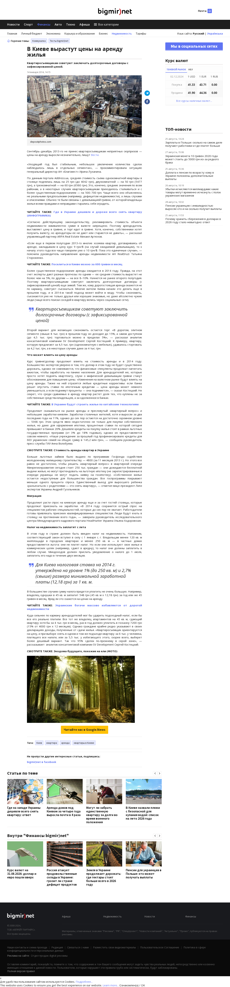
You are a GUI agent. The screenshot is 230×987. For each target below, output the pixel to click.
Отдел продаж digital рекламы (49, 955)
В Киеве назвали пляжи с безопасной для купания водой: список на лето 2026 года (143, 813)
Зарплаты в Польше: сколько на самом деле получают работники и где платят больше (193, 144)
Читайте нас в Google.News (84, 730)
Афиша (84, 24)
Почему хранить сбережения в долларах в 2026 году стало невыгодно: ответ (193, 220)
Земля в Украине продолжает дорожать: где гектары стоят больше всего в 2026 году (103, 877)
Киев (39, 742)
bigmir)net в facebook (41, 762)
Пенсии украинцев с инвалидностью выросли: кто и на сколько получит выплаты (193, 207)
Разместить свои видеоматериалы (114, 947)
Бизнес (103, 33)
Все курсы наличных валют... (194, 100)
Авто (58, 24)
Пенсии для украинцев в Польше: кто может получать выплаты (143, 873)
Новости (13, 24)
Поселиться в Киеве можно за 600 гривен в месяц (87, 264)
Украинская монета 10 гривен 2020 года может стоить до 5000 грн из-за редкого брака (192, 159)
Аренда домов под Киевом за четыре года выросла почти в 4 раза (63, 811)
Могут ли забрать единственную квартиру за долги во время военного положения (102, 815)
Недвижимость (122, 33)
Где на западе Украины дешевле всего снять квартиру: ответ (23, 811)
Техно (70, 24)
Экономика (53, 33)
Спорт (28, 24)
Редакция (57, 947)
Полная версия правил (21, 971)
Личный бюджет (31, 33)
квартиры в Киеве (84, 742)
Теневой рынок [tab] (176, 69)
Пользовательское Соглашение (159, 947)
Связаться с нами (78, 947)
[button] (155, 773)
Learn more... (111, 985)
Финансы (43, 24)
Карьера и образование (79, 33)
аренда (65, 742)
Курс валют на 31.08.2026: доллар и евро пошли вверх (21, 873)
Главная (12, 33)
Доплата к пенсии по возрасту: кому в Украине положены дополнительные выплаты (189, 176)
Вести (95, 155)
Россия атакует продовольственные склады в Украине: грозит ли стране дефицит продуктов (62, 877)
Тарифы (141, 33)
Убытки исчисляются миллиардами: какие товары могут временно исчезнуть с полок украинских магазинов (193, 192)
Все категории (108, 24)
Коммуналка (39, 40)
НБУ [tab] (190, 69)
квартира (51, 742)
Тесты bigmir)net (59, 40)
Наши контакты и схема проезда (27, 947)
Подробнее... (84, 981)
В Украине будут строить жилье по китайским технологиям (95, 404)
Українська (215, 33)
